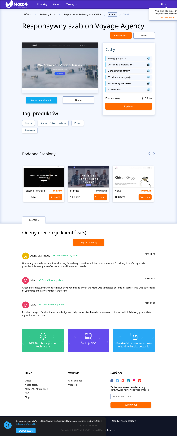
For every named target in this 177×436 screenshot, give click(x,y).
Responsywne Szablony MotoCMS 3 (82, 14)
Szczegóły (55, 197)
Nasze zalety (31, 384)
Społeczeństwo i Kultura (53, 123)
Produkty (42, 4)
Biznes (112, 14)
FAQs (27, 393)
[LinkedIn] (128, 380)
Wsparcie (72, 384)
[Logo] (19, 4)
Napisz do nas (75, 380)
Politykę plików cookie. (26, 424)
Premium (30, 130)
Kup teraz (129, 106)
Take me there (165, 17)
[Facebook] (111, 380)
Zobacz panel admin (41, 100)
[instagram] (134, 380)
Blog (27, 397)
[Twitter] (117, 380)
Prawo (77, 123)
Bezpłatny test (121, 35)
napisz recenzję (88, 242)
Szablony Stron (47, 14)
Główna (28, 14)
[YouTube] (123, 380)
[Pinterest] (139, 380)
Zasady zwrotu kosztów (124, 420)
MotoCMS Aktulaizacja (36, 388)
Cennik (57, 4)
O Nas (28, 380)
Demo (144, 35)
